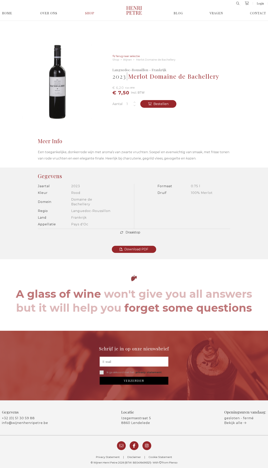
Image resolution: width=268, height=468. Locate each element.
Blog (178, 13)
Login (260, 3)
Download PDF (136, 249)
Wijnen (127, 60)
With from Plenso (165, 462)
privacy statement (148, 372)
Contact (258, 13)
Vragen (216, 13)
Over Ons (48, 13)
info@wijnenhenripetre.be (25, 423)
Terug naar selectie (127, 56)
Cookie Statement (160, 457)
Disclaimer (134, 457)
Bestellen (161, 104)
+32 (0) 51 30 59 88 (18, 418)
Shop (89, 13)
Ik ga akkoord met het (134, 372)
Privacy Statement (108, 457)
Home (7, 13)
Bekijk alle (233, 423)
